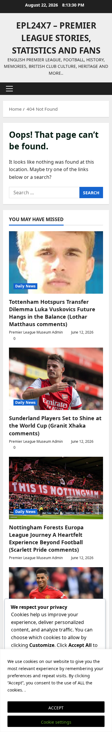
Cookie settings (56, 722)
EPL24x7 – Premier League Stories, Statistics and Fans (56, 38)
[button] (9, 88)
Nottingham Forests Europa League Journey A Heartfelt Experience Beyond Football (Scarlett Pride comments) (46, 538)
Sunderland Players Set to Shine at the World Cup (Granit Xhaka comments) (55, 426)
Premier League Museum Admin (36, 332)
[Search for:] (44, 192)
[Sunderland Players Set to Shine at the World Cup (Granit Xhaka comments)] (56, 379)
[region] (56, 690)
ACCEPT (56, 708)
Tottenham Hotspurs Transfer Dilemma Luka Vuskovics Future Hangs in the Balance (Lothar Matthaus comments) (52, 313)
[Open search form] (101, 88)
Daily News (25, 286)
